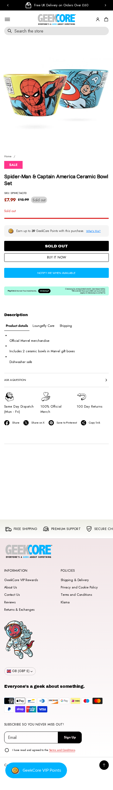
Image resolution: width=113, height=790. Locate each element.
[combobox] (56, 31)
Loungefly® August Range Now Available (63, 5)
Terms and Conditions (76, 594)
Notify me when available (56, 273)
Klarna (65, 602)
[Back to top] (104, 765)
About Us (10, 587)
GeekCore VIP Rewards (21, 580)
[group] (16, 326)
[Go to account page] (98, 19)
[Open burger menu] (7, 19)
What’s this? (93, 231)
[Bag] (105, 19)
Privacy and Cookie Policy (79, 587)
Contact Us (12, 594)
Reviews (10, 602)
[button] (105, 19)
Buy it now (56, 257)
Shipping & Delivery (75, 580)
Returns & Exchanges (19, 609)
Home (8, 156)
